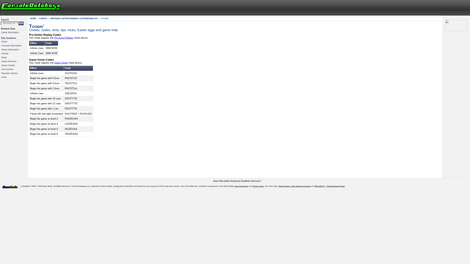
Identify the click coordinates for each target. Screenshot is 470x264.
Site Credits (224, 181)
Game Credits (8, 65)
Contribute (245, 181)
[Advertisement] (425, 7)
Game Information (10, 32)
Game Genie (61, 62)
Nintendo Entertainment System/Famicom (73, 18)
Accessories (7, 69)
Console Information (11, 46)
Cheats (4, 53)
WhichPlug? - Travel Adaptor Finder (330, 186)
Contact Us (235, 181)
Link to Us (255, 181)
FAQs (4, 57)
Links (4, 77)
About (215, 181)
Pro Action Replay (63, 37)
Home (4, 42)
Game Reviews (9, 61)
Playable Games (9, 73)
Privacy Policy (258, 186)
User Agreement (241, 186)
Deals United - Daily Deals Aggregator (294, 186)
